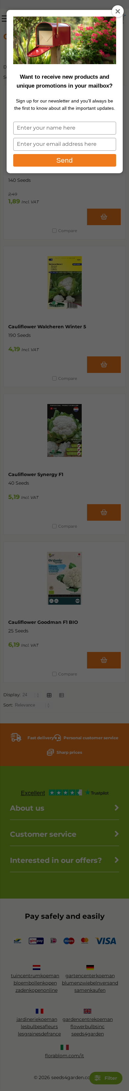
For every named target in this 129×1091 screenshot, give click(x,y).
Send (64, 160)
